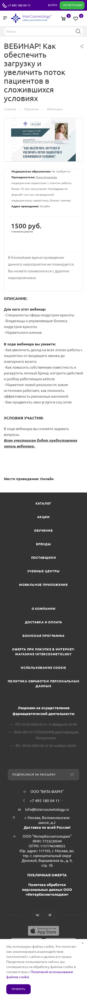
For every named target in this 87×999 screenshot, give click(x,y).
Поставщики (43, 557)
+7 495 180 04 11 (19, 5)
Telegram (49, 915)
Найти (78, 31)
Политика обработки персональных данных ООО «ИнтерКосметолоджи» (47, 889)
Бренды (43, 544)
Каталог (44, 503)
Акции (43, 517)
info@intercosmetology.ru (47, 809)
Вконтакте (37, 915)
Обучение (43, 530)
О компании (44, 608)
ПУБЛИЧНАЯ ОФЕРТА (47, 875)
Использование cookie (43, 667)
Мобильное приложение (43, 584)
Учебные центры (43, 571)
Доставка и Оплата (43, 622)
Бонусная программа (43, 635)
